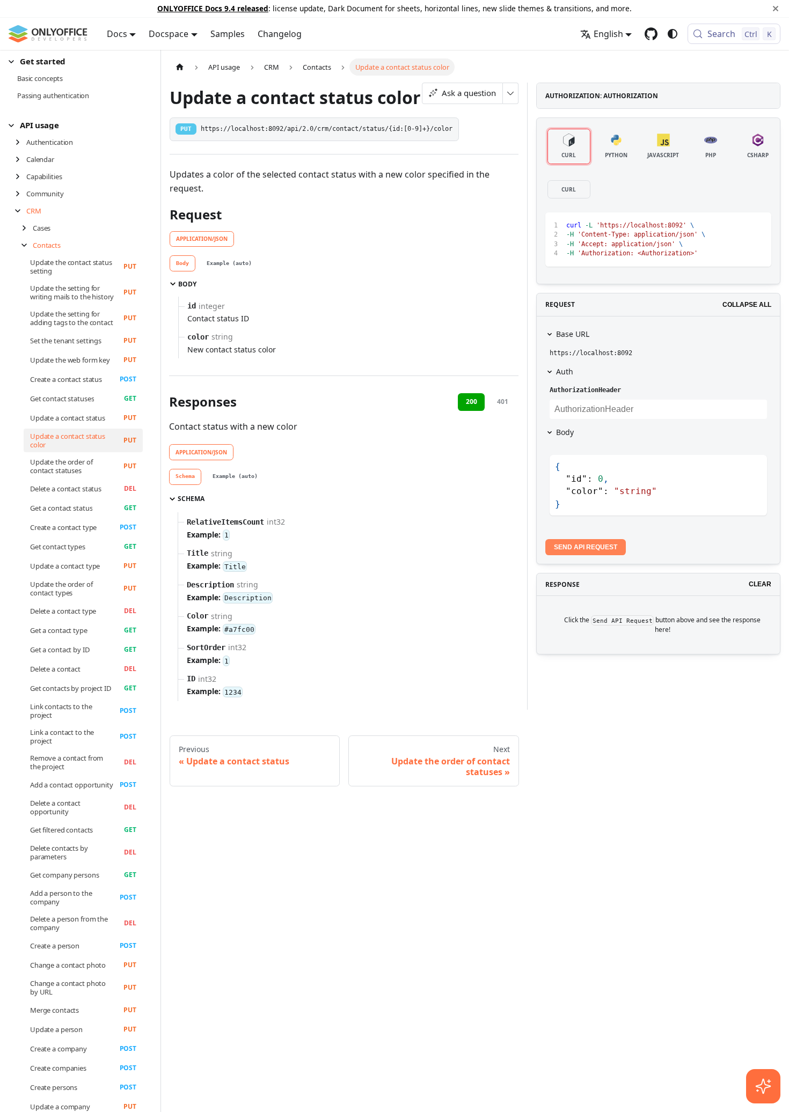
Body (565, 432)
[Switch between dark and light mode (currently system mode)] (672, 33)
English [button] (608, 34)
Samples (227, 34)
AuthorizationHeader (585, 390)
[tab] (182, 263)
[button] (76, 61)
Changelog (280, 34)
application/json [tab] (202, 238)
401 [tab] (502, 401)
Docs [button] (117, 34)
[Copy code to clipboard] (739, 225)
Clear (760, 584)
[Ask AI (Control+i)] (763, 1086)
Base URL (572, 334)
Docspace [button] (168, 34)
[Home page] (180, 66)
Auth (564, 371)
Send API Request (585, 547)
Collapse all (746, 304)
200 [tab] (471, 401)
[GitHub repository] (651, 33)
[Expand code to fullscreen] (758, 225)
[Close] (775, 8)
